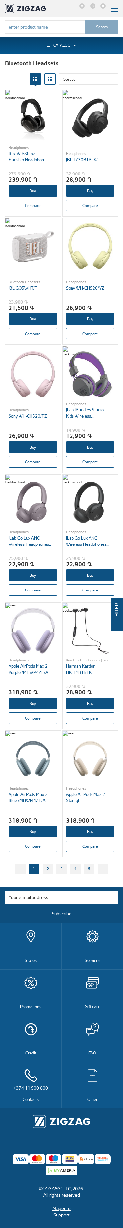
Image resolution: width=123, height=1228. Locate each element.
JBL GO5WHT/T (23, 287)
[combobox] (45, 27)
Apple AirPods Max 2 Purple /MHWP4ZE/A (28, 669)
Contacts (31, 1093)
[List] (50, 79)
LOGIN (68, 8)
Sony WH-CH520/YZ (85, 287)
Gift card (92, 1006)
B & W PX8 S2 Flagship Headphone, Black (28, 157)
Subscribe (62, 913)
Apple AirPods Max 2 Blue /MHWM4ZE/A (28, 797)
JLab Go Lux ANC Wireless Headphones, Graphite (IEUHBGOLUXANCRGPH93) (88, 541)
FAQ (92, 1052)
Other (92, 1099)
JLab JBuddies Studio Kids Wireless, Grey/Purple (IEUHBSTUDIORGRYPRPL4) (88, 413)
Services (92, 960)
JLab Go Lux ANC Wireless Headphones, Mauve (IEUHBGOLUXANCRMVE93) (30, 541)
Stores (31, 960)
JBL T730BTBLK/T (83, 159)
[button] (88, 79)
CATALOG (62, 45)
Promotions (30, 1006)
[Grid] (35, 79)
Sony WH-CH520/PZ (28, 416)
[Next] (103, 869)
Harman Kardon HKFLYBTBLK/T (80, 669)
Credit (30, 1052)
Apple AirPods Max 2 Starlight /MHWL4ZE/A (85, 797)
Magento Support (61, 1211)
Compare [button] (33, 205)
